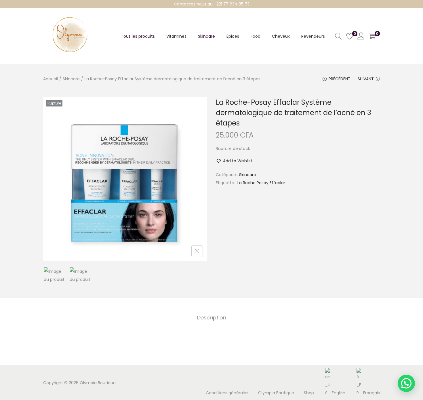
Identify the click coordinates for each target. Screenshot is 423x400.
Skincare (71, 79)
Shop (309, 393)
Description (211, 317)
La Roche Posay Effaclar (261, 183)
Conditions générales (227, 393)
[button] (234, 161)
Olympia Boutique (276, 393)
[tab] (211, 318)
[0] (349, 36)
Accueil (50, 79)
